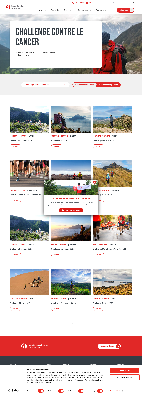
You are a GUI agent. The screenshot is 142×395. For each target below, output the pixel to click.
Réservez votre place (71, 210)
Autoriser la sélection (124, 377)
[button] (71, 199)
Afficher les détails (113, 391)
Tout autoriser (125, 370)
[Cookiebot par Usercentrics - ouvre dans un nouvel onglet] (13, 391)
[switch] (61, 391)
